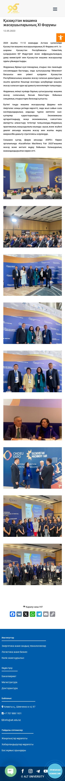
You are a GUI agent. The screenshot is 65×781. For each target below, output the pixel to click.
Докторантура (10, 688)
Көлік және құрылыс (13, 658)
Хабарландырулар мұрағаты (18, 744)
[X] (25, 614)
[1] (32, 536)
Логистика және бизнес (14, 652)
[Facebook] (12, 614)
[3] (32, 199)
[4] (32, 247)
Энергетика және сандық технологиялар (24, 646)
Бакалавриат (9, 676)
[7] (32, 392)
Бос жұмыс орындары (14, 750)
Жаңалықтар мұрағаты (15, 738)
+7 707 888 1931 (13, 713)
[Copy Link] (52, 614)
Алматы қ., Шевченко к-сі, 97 (19, 706)
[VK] (19, 614)
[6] (32, 344)
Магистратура (9, 682)
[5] (32, 295)
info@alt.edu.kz (12, 720)
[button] (60, 37)
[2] (32, 585)
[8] (32, 440)
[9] (32, 488)
